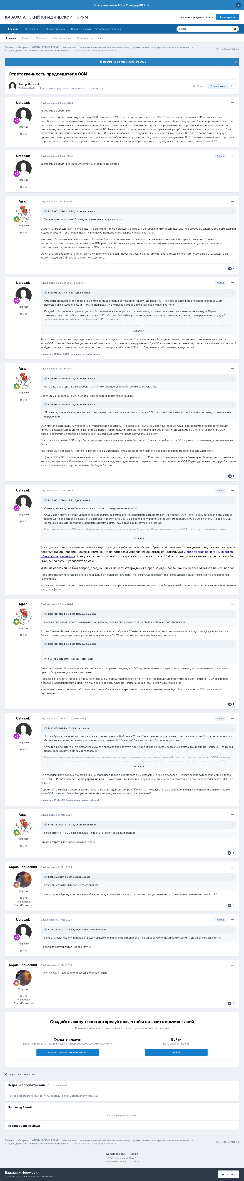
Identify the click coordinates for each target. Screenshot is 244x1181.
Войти (176, 1052)
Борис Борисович (23, 867)
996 (24, 232)
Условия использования (40, 1176)
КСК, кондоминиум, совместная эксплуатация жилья (70, 88)
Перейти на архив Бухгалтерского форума (96, 28)
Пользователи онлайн (90, 38)
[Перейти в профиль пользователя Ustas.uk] (12, 86)
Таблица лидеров (54, 28)
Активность (31, 28)
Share (199, 86)
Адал (23, 201)
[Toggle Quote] (46, 211)
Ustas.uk (33, 84)
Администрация (62, 38)
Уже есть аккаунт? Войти (195, 17)
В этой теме (220, 28)
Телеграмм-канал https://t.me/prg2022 (119, 5)
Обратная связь (116, 1153)
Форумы (11, 38)
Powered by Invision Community (122, 1161)
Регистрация (227, 17)
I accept (229, 1174)
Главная (13, 28)
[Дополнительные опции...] (232, 103)
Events (26, 38)
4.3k (25, 898)
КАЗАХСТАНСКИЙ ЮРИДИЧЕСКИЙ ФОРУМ (46, 17)
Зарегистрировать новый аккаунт (68, 1052)
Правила (41, 38)
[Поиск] (235, 29)
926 (24, 133)
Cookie (134, 1153)
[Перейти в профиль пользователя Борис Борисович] (24, 879)
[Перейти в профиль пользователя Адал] (24, 214)
